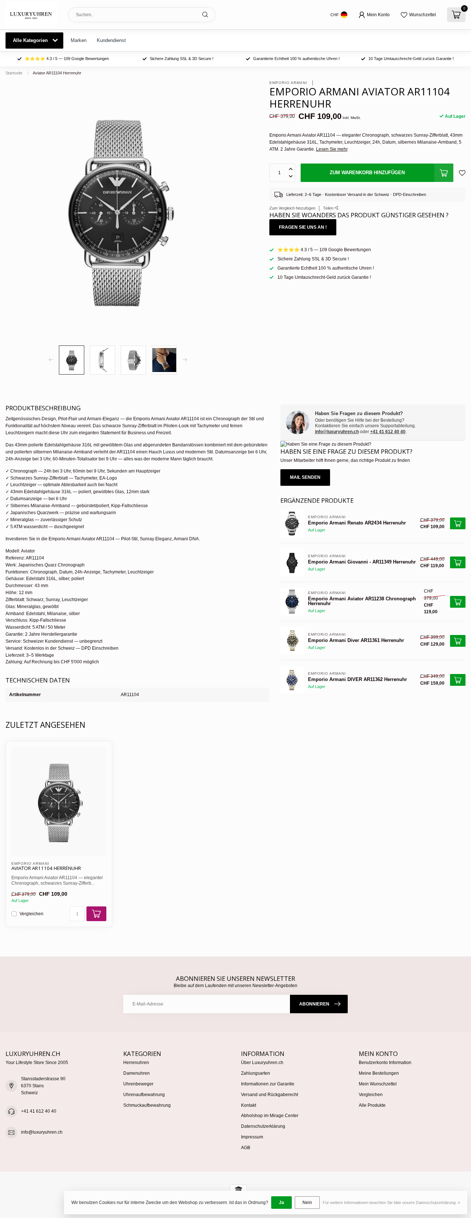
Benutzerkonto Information (385, 1062)
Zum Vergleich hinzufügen (292, 208)
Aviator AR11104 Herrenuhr (57, 73)
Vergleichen (31, 914)
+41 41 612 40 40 (388, 431)
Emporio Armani (289, 83)
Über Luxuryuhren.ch (262, 1062)
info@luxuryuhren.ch (337, 431)
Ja (281, 1202)
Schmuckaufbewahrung (147, 1105)
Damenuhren (136, 1073)
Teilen (328, 208)
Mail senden (305, 477)
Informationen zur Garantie (267, 1084)
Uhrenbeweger (138, 1084)
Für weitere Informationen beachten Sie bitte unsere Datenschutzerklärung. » (391, 1202)
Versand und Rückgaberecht (269, 1094)
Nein (307, 1202)
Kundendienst (111, 40)
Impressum (252, 1137)
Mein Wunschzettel (378, 1084)
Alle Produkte (372, 1105)
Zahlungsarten (255, 1073)
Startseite (14, 73)
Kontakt (248, 1105)
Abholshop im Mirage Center (269, 1115)
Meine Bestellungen (379, 1073)
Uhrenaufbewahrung (144, 1094)
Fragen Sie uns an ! (303, 227)
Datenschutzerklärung (263, 1126)
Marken (78, 40)
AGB (245, 1147)
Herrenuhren (136, 1062)
